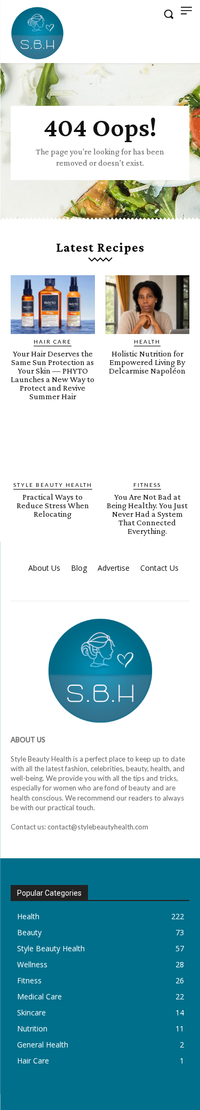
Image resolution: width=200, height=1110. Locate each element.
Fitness (147, 485)
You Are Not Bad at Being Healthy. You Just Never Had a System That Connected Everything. (147, 513)
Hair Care (52, 341)
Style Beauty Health (52, 485)
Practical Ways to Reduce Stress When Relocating (53, 505)
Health (147, 341)
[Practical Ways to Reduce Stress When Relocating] (53, 447)
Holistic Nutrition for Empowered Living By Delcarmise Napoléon (147, 362)
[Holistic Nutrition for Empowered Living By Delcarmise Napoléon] (148, 304)
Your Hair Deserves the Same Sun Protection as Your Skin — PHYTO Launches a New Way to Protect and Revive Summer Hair (52, 375)
